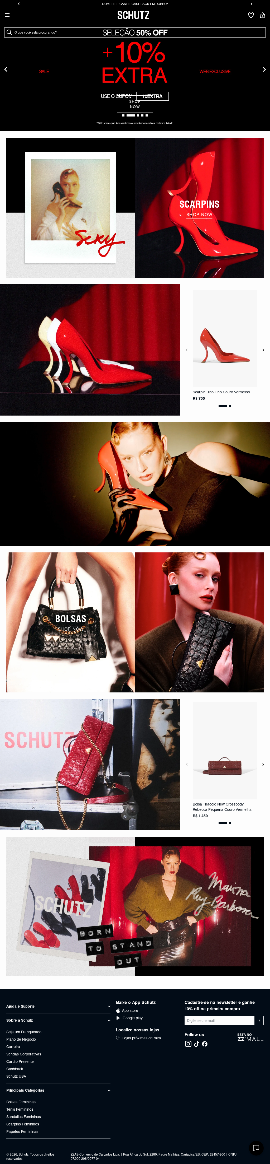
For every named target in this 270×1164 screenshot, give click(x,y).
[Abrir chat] (256, 1148)
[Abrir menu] (7, 15)
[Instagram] (188, 1043)
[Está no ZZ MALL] (251, 1040)
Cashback (14, 1069)
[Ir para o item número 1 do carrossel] (131, 115)
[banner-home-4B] (199, 622)
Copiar (158, 3)
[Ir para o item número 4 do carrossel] (147, 115)
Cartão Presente (20, 1061)
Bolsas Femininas (21, 1102)
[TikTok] (196, 1043)
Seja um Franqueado (23, 1032)
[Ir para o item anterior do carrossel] (18, 4)
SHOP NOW (135, 104)
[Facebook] (204, 1044)
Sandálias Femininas (23, 1117)
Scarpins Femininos (22, 1124)
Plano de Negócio (21, 1039)
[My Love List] (251, 15)
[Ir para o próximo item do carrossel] (251, 4)
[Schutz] (133, 15)
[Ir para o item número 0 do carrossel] (123, 115)
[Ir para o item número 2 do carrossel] (138, 115)
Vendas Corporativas (23, 1054)
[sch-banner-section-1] (70, 208)
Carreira (13, 1047)
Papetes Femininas (22, 1131)
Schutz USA (16, 1076)
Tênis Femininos (19, 1109)
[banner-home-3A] (135, 484)
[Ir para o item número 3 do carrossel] (142, 115)
